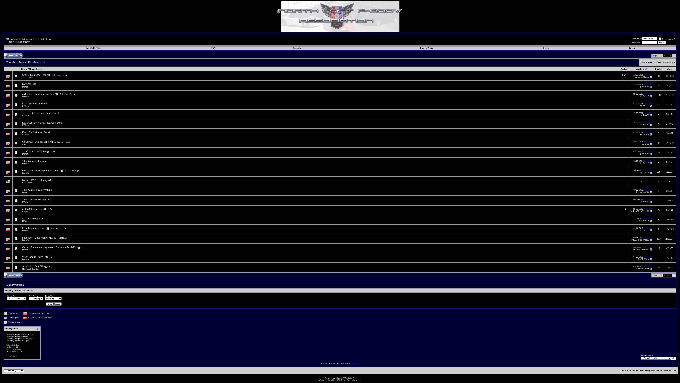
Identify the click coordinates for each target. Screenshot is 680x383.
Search (546, 48)
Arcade (632, 48)
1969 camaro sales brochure (36, 199)
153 (659, 238)
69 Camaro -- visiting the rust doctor (40, 170)
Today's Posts (426, 48)
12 (659, 258)
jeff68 (24, 144)
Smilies (9, 347)
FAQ (213, 48)
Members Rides (38, 75)
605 (659, 171)
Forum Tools (646, 62)
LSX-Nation (27, 183)
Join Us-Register (93, 48)
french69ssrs (643, 77)
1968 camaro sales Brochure (37, 190)
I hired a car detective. (33, 228)
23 (659, 152)
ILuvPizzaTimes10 (641, 211)
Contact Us (626, 371)
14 (659, 248)
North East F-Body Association (23, 39)
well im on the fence (32, 218)
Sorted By (11, 296)
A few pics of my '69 (32, 266)
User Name (637, 38)
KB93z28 (645, 221)
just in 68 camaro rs (32, 209)
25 (659, 267)
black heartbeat (642, 249)
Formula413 (644, 192)
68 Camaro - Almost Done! (35, 142)
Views (669, 69)
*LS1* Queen (27, 77)
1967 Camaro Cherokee (34, 161)
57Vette (25, 106)
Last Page (61, 75)
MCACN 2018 (29, 84)
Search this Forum (666, 62)
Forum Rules (12, 356)
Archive (667, 371)
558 (659, 95)
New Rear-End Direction (34, 103)
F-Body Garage (45, 39)
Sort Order (33, 296)
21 (659, 210)
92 (659, 143)
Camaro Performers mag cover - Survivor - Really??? (49, 247)
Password (636, 42)
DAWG (646, 115)
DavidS (25, 87)
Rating (624, 69)
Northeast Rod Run (30, 269)
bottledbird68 (643, 268)
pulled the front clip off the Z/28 (38, 94)
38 (659, 229)
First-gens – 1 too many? (35, 237)
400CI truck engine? (41, 180)
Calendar (297, 48)
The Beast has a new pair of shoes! (40, 113)
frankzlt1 (645, 86)
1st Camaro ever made (34, 151)
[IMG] (8, 349)
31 (659, 76)
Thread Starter (35, 69)
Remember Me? (668, 39)
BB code (10, 345)
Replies (658, 69)
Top (674, 371)
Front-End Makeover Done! (36, 132)
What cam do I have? (33, 257)
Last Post (640, 69)
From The (49, 296)
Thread (24, 69)
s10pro (25, 211)
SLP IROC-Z (643, 259)
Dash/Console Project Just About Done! (42, 122)
